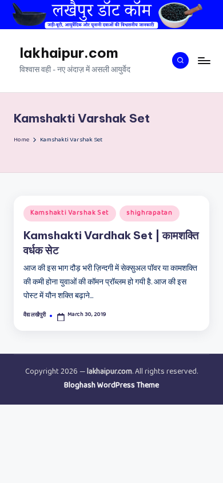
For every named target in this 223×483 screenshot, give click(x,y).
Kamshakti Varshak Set (69, 213)
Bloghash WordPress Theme (111, 386)
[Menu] (203, 60)
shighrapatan (149, 213)
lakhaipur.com (68, 52)
